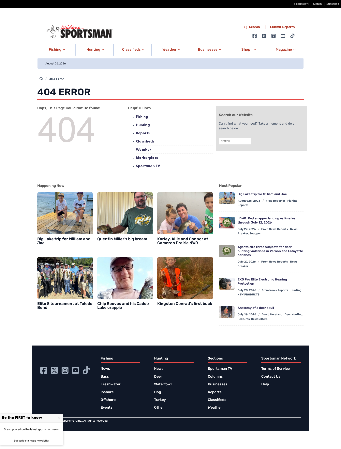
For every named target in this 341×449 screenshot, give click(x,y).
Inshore (107, 392)
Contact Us (270, 377)
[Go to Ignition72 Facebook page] (254, 36)
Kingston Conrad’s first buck (184, 304)
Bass (105, 377)
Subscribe (332, 4)
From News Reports (274, 229)
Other (159, 408)
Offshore (108, 400)
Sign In (317, 4)
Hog (157, 392)
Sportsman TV (148, 166)
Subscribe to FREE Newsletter (31, 441)
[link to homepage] (79, 32)
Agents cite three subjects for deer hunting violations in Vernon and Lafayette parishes (270, 251)
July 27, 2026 (247, 229)
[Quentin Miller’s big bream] (125, 213)
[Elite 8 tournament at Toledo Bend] (65, 278)
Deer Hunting (294, 314)
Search (254, 27)
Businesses (217, 384)
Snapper (255, 233)
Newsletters (259, 319)
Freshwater (111, 384)
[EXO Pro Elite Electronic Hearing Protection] (227, 284)
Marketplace (147, 158)
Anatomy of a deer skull (256, 308)
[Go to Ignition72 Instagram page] (273, 36)
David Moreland (272, 314)
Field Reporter (275, 200)
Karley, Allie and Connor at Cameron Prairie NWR (182, 241)
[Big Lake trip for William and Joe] (65, 213)
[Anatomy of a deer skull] (227, 312)
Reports (143, 133)
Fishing (142, 117)
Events (106, 408)
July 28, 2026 (247, 290)
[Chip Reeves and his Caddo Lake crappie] (125, 278)
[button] (56, 50)
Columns (215, 377)
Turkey (160, 400)
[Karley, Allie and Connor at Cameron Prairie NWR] (185, 213)
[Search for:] (235, 141)
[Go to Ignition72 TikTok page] (292, 36)
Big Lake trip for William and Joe (63, 241)
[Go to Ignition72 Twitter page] (264, 36)
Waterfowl (163, 384)
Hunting (143, 125)
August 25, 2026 (249, 200)
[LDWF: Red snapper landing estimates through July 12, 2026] (227, 222)
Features (244, 319)
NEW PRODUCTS (248, 294)
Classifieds (145, 141)
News (105, 369)
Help (265, 384)
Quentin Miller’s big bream (122, 239)
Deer (158, 377)
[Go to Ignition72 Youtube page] (283, 36)
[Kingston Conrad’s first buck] (185, 278)
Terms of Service (275, 369)
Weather (143, 150)
